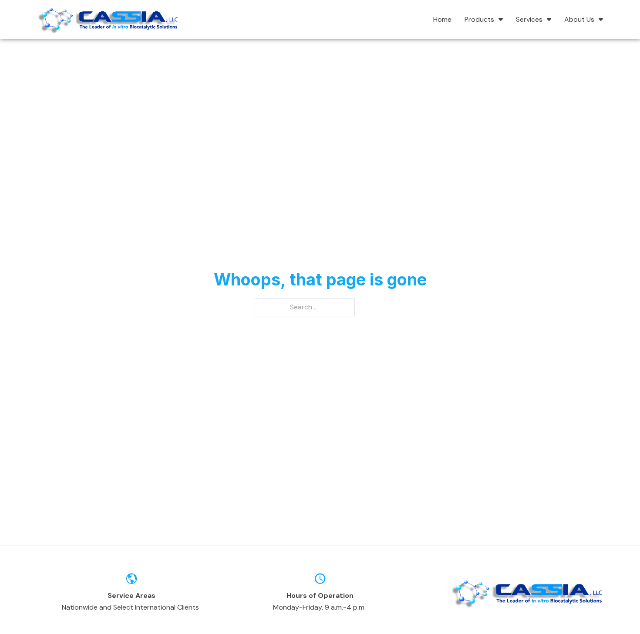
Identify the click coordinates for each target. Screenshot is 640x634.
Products (479, 19)
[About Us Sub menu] (601, 19)
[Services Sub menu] (549, 19)
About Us (579, 19)
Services (529, 19)
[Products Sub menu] (501, 19)
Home (442, 19)
